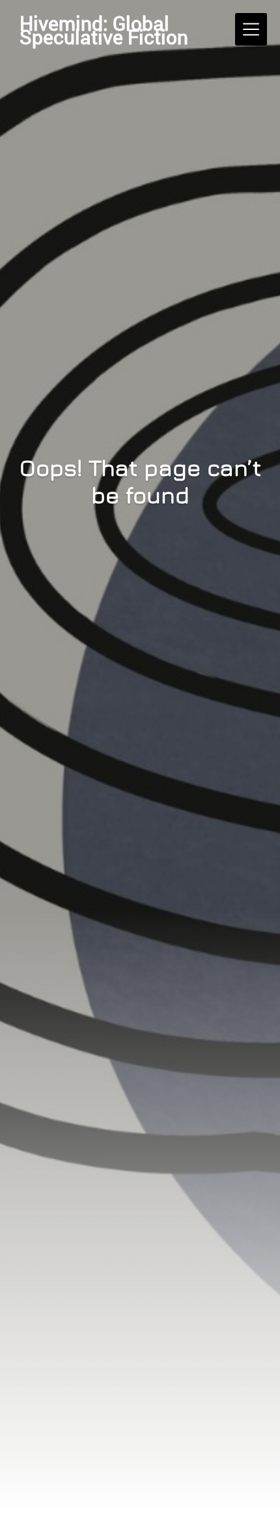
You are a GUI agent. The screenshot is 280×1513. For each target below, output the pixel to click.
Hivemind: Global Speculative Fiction (104, 30)
